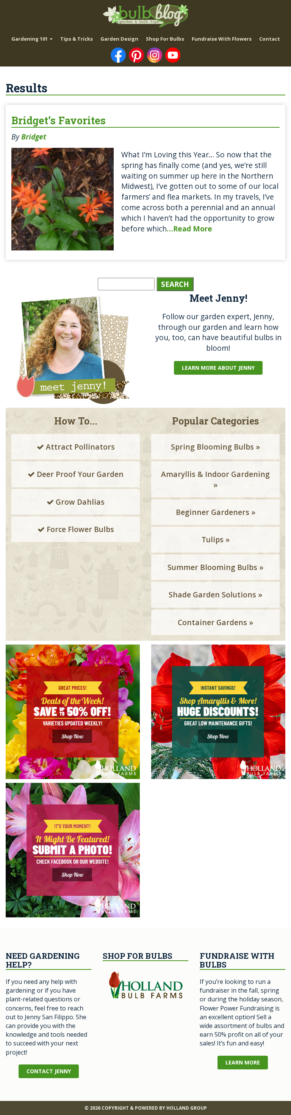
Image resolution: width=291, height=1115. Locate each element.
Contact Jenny (49, 1071)
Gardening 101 (30, 38)
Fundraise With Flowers (222, 38)
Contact (269, 38)
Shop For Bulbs (165, 38)
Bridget (33, 136)
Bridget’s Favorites (58, 120)
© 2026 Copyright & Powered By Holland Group (145, 1108)
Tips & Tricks (76, 38)
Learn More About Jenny (218, 367)
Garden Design (119, 38)
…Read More (189, 228)
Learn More (242, 1062)
